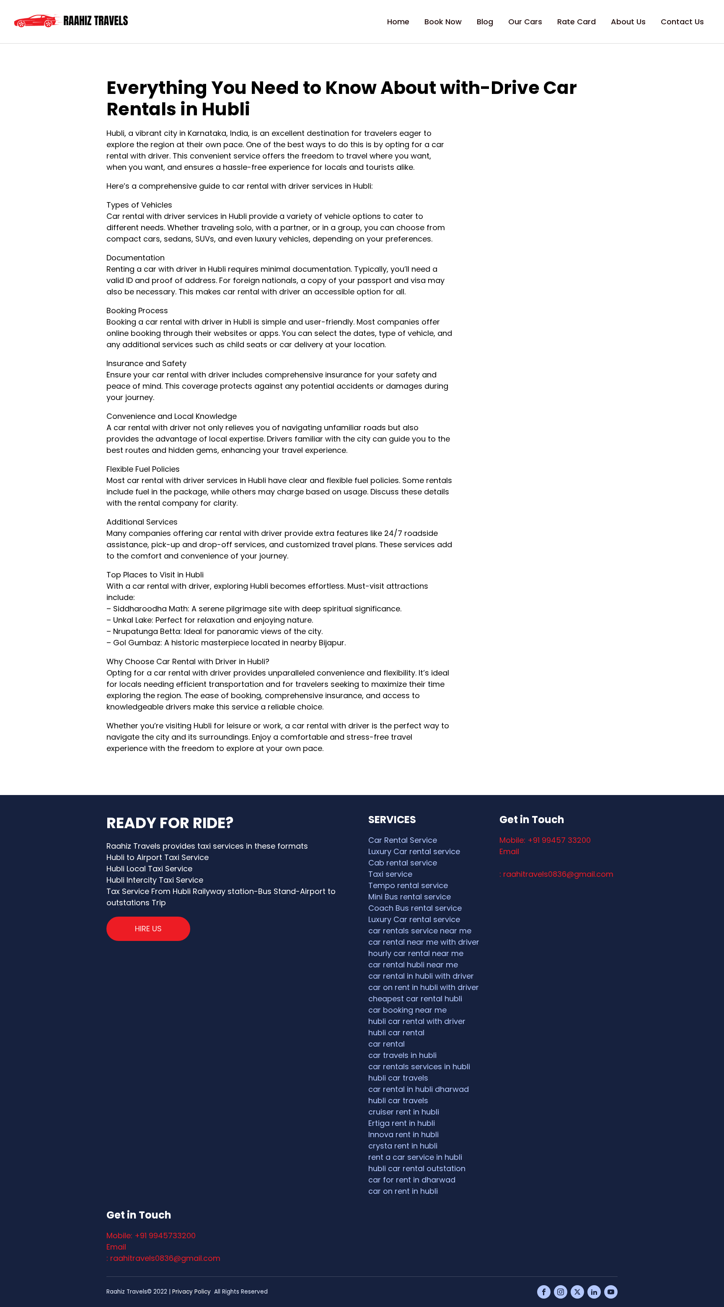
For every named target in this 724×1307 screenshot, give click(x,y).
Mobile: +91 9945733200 (151, 1235)
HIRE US (148, 928)
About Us (628, 21)
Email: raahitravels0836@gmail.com (556, 862)
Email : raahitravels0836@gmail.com (163, 1252)
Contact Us (682, 21)
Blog (485, 21)
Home (398, 21)
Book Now (443, 21)
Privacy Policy (191, 1292)
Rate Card (576, 21)
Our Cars (525, 21)
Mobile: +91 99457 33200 (545, 840)
